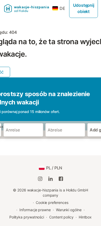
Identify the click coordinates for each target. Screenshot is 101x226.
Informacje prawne (35, 210)
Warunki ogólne (69, 210)
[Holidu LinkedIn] (50, 178)
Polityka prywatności (26, 217)
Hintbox (85, 217)
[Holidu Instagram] (40, 178)
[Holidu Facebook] (61, 178)
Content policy (61, 217)
